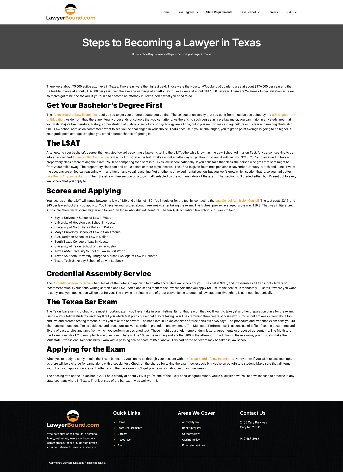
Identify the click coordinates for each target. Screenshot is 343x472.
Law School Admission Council (237, 200)
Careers (273, 12)
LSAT (289, 12)
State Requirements (219, 12)
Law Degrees (186, 12)
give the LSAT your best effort (67, 176)
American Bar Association (91, 157)
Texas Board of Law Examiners (75, 114)
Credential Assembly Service (73, 283)
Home (165, 12)
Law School (248, 12)
